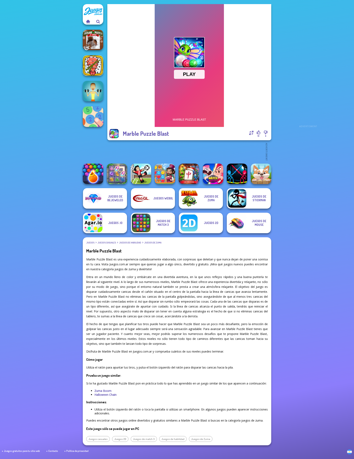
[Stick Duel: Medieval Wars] (237, 174)
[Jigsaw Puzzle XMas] (93, 40)
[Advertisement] (308, 65)
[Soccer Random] (141, 174)
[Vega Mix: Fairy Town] (165, 174)
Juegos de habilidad (130, 242)
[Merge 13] (93, 116)
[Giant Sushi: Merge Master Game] (93, 65)
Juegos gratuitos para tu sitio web (22, 450)
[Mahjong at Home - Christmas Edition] (189, 174)
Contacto (53, 450)
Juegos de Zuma (152, 242)
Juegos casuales (107, 242)
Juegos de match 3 (144, 439)
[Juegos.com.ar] (88, 21)
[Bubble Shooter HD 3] (93, 174)
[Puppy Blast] (261, 174)
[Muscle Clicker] (93, 91)
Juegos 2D (120, 439)
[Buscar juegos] (98, 21)
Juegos (90, 242)
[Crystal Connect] (117, 174)
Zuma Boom (102, 391)
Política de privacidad (77, 450)
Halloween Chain (105, 395)
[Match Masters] (213, 174)
